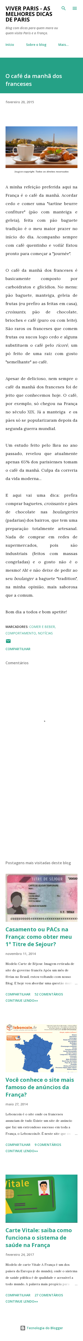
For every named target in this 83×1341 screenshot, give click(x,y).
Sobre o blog (36, 44)
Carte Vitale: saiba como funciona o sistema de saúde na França (39, 1237)
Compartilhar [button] (18, 649)
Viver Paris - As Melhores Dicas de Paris (29, 13)
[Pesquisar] (63, 8)
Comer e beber (42, 626)
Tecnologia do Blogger (44, 1328)
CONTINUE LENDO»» (22, 1000)
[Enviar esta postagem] (8, 642)
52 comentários (49, 994)
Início (10, 44)
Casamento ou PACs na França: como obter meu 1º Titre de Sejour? (39, 936)
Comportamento (21, 633)
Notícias (45, 633)
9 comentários (48, 1144)
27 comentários (49, 1295)
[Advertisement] (41, 816)
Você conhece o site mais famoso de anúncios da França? (40, 1087)
